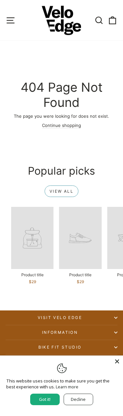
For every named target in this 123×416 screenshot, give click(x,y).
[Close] (117, 361)
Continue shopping (61, 125)
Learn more (67, 387)
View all (61, 191)
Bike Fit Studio (60, 347)
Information (60, 332)
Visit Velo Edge (60, 317)
